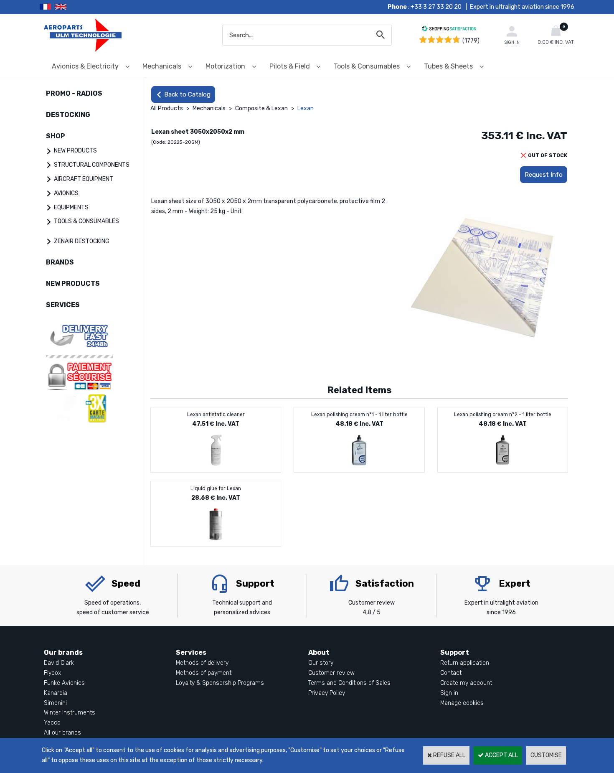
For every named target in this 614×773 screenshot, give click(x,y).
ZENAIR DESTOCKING (81, 241)
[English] (71, 7)
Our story (320, 662)
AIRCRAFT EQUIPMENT (83, 179)
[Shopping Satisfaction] (449, 29)
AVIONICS (66, 193)
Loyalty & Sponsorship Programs (220, 683)
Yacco (52, 722)
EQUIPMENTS (71, 207)
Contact (451, 672)
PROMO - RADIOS (74, 93)
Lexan (305, 108)
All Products (166, 108)
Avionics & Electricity (85, 66)
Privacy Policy (326, 693)
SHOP (55, 136)
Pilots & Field (289, 66)
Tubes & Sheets (448, 66)
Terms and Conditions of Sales (349, 683)
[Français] (47, 7)
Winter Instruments (69, 712)
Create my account (466, 683)
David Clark (59, 662)
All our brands (62, 732)
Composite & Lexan (261, 108)
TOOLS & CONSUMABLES (86, 221)
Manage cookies (462, 703)
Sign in (449, 693)
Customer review (331, 672)
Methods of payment (203, 672)
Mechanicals (161, 66)
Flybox (52, 672)
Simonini (55, 703)
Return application (464, 662)
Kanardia (55, 693)
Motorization (225, 66)
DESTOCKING (68, 115)
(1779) (471, 40)
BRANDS (60, 262)
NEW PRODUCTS (75, 150)
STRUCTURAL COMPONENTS (91, 164)
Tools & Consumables (367, 66)
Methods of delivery (202, 662)
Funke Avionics (64, 683)
